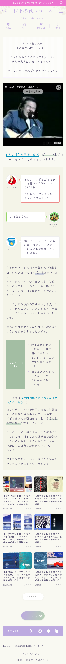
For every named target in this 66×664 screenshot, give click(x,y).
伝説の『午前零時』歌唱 (22, 154)
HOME (6, 645)
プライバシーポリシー (33, 653)
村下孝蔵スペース (33, 10)
